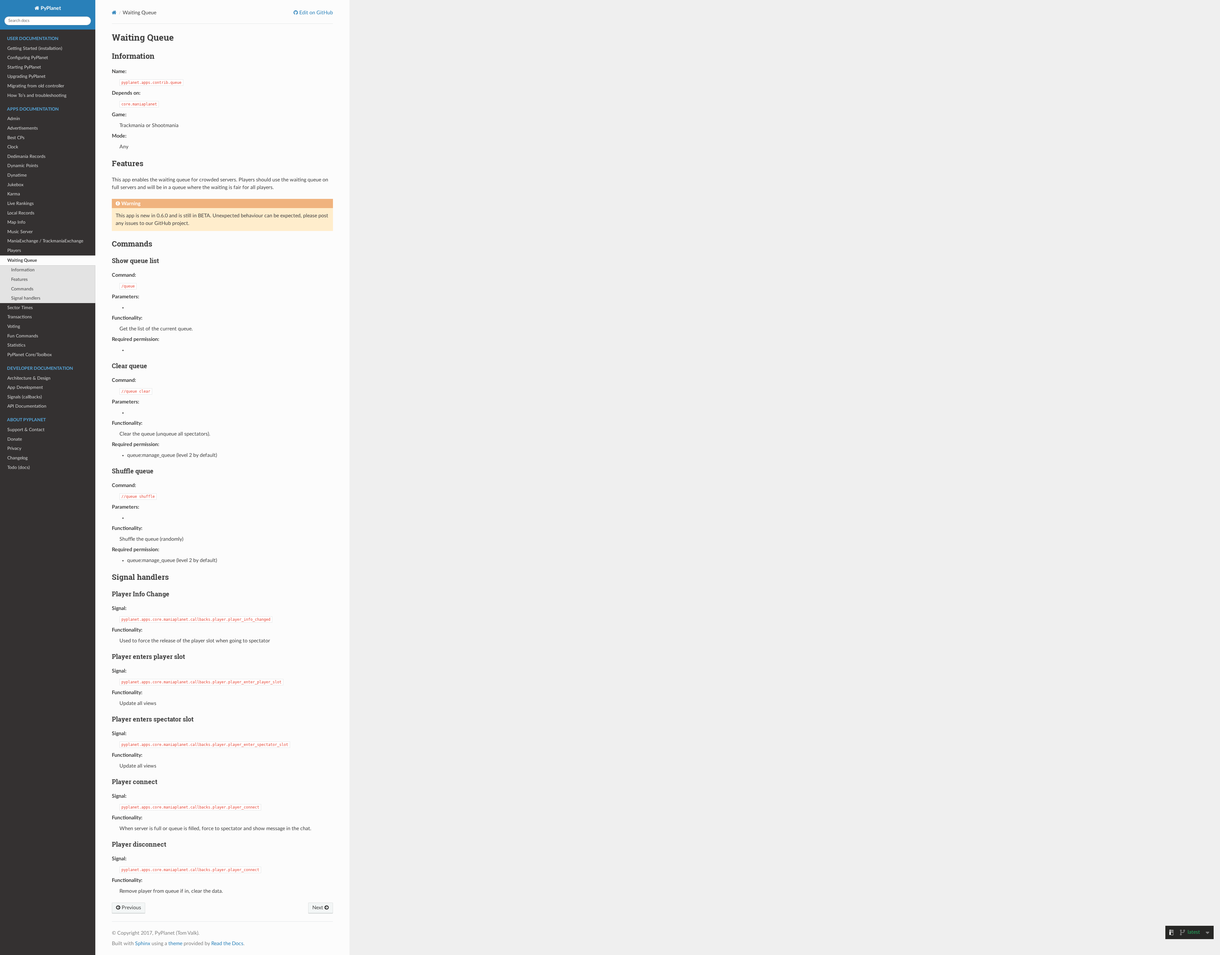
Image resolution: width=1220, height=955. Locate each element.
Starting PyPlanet (24, 67)
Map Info (16, 222)
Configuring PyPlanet (27, 57)
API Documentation (26, 406)
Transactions (19, 317)
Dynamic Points (22, 165)
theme (175, 943)
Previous (130, 907)
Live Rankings (20, 203)
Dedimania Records (26, 156)
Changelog (17, 458)
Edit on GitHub (315, 12)
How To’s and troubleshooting (36, 95)
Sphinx (142, 943)
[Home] (114, 12)
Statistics (16, 345)
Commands (22, 289)
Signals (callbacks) (24, 397)
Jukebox (15, 184)
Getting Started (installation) (34, 48)
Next (318, 907)
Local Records (20, 213)
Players (14, 250)
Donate (14, 439)
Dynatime (17, 175)
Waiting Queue (22, 260)
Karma (13, 194)
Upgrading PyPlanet (26, 76)
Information (23, 270)
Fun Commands (22, 336)
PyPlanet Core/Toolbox (29, 354)
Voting (13, 326)
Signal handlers (25, 298)
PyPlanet (50, 8)
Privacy (14, 448)
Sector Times (20, 307)
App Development (25, 387)
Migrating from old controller (35, 86)
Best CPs (15, 137)
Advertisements (22, 128)
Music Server (20, 231)
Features (19, 279)
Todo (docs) (18, 467)
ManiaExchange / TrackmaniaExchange (45, 241)
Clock (12, 147)
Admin (13, 118)
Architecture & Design (29, 378)
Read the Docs (227, 943)
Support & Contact (25, 429)
